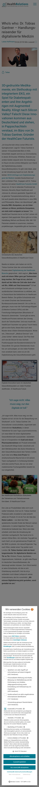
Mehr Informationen (14, 774)
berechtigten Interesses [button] (20, 640)
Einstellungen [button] (7, 646)
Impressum (19, 778)
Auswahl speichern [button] (19, 762)
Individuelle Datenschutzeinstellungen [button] (19, 772)
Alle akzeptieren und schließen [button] (20, 756)
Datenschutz (26, 774)
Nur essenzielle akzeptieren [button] (20, 767)
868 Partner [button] (15, 636)
